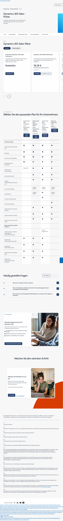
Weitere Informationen (54, 506)
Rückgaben (31, 506)
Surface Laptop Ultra (15, 505)
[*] (3, 422)
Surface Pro (2, 505)
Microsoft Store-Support (24, 506)
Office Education (41, 507)
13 (8, 261)
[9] (4, 466)
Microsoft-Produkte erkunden (54, 505)
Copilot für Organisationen (24, 505)
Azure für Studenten (23, 509)
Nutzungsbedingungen (55, 518)
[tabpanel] (31, 74)
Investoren (41, 513)
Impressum (35, 518)
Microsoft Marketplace (32, 512)
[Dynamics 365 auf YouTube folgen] (20, 503)
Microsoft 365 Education (33, 507)
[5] (4, 443)
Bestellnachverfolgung (38, 506)
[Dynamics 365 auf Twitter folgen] (15, 503)
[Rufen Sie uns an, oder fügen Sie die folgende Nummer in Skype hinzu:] (61, 261)
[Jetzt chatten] (61, 259)
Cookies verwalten (46, 518)
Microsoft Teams (39, 510)
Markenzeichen (3, 519)
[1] (3, 426)
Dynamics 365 (18, 510)
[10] (4, 473)
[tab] (7, 48)
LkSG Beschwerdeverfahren (49, 513)
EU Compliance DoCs (25, 519)
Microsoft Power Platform (42, 512)
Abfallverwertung (46, 506)
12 (8, 226)
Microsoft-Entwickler (55, 510)
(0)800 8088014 (21, 396)
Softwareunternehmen (51, 512)
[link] (5, 35)
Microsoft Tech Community (22, 512)
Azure (13, 510)
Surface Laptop (8, 505)
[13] (4, 489)
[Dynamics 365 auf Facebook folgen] (23, 503)
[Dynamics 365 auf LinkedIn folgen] (18, 503)
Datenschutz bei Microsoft (34, 513)
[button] (11, 395)
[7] (3, 455)
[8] (4, 462)
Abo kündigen (30, 518)
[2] (4, 431)
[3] (4, 435)
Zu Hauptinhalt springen (5, 0)
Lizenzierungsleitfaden (46, 486)
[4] (4, 439)
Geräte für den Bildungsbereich (9, 507)
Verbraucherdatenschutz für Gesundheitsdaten (9, 518)
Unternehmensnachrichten (23, 513)
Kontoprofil (9, 506)
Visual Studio (59, 512)
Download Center (15, 506)
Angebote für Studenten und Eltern (12, 509)
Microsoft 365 (45, 505)
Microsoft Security (8, 510)
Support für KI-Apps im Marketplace (9, 512)
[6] (4, 447)
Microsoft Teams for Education (22, 507)
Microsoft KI (2, 510)
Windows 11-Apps (3, 506)
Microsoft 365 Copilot (31, 510)
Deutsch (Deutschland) (4, 515)
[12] (4, 483)
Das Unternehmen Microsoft (12, 513)
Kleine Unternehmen (46, 510)
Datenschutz (40, 518)
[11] (4, 478)
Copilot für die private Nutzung (36, 505)
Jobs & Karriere (3, 513)
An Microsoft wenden (23, 518)
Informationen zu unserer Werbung (13, 519)
